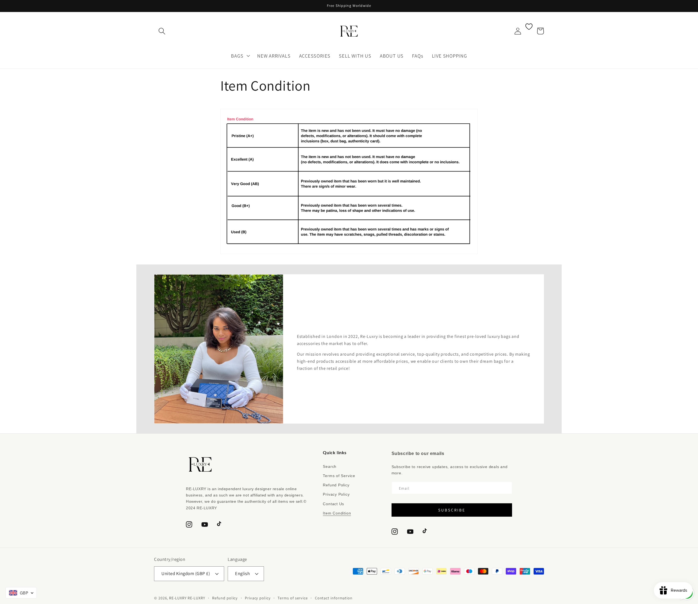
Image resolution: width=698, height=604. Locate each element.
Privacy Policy (336, 494)
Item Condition (337, 513)
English (242, 573)
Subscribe (451, 510)
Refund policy (225, 597)
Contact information (334, 597)
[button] (162, 31)
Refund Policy (336, 485)
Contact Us (333, 504)
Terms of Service (339, 476)
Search (329, 466)
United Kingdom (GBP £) (185, 573)
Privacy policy (258, 597)
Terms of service (293, 597)
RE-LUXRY (177, 597)
